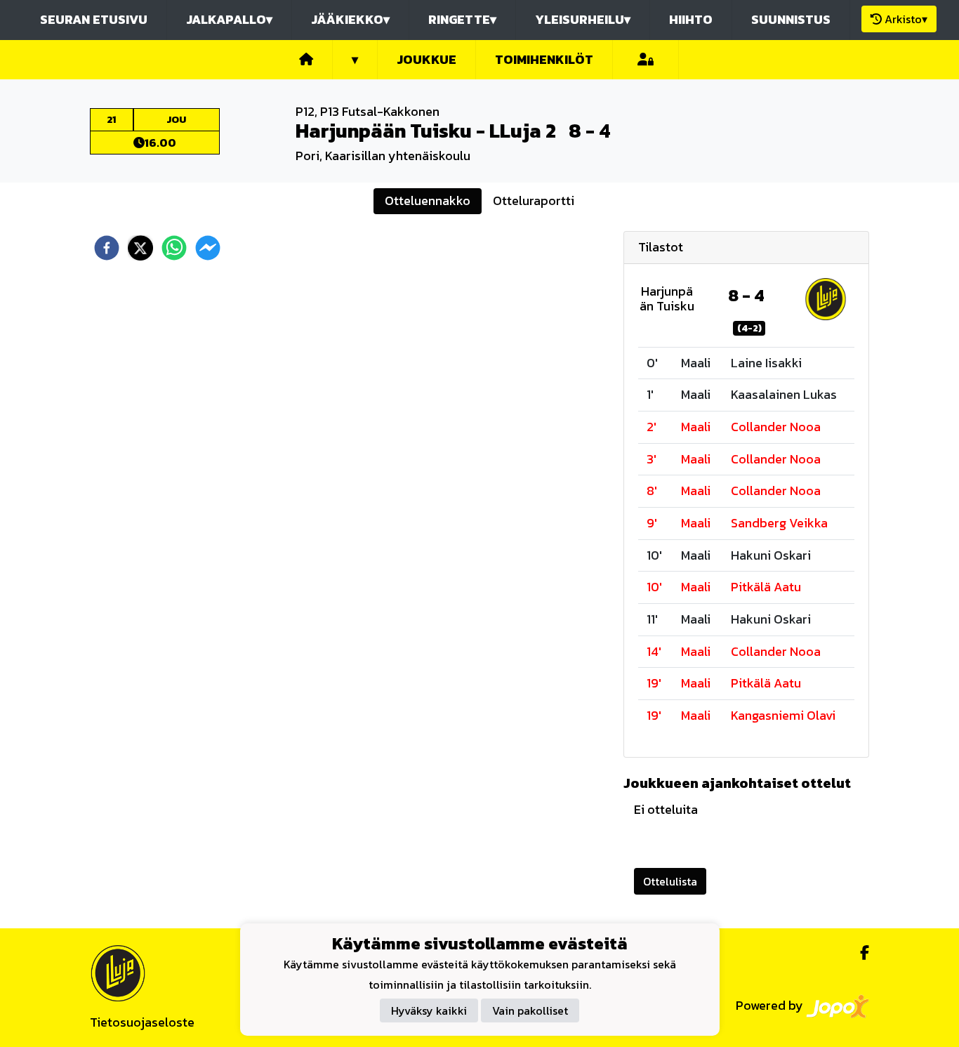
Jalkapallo (229, 19)
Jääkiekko (350, 19)
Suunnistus (791, 19)
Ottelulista (670, 881)
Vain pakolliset (530, 1011)
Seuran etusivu (93, 19)
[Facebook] (859, 953)
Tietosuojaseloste (142, 1022)
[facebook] (106, 248)
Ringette (462, 19)
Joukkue (426, 59)
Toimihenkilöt (544, 59)
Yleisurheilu (582, 19)
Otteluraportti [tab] (533, 200)
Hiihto (691, 19)
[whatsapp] (174, 248)
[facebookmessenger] (207, 248)
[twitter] (140, 248)
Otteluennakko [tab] (427, 200)
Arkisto (906, 19)
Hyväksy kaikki (429, 1011)
